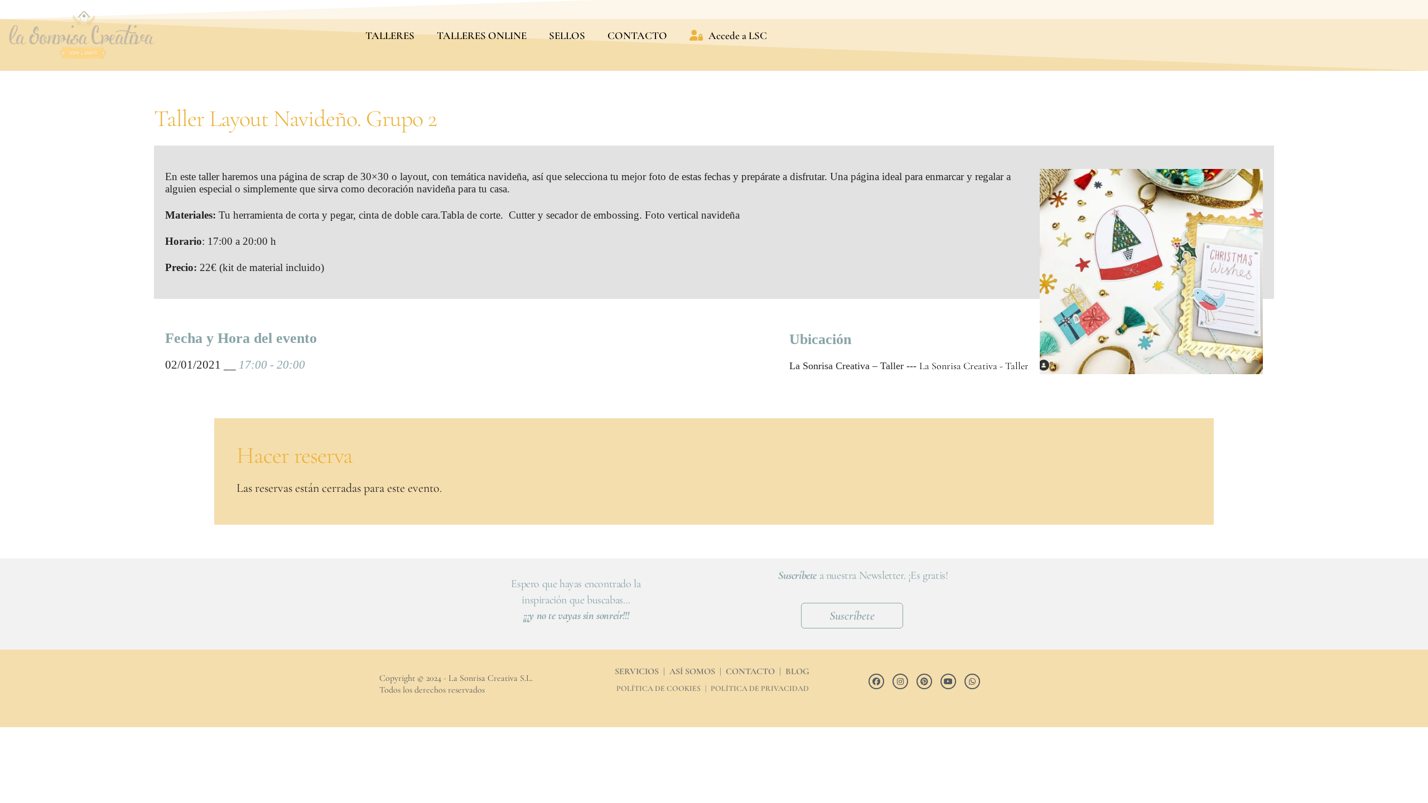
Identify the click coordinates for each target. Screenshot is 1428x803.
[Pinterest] (924, 681)
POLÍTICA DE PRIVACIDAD (760, 688)
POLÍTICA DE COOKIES (658, 688)
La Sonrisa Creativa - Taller (974, 366)
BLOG (797, 671)
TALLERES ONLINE (482, 35)
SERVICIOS (637, 671)
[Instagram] (900, 681)
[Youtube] (948, 681)
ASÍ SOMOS (692, 671)
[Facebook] (876, 681)
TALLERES (389, 35)
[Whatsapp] (972, 681)
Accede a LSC (737, 35)
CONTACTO (637, 35)
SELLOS (567, 35)
